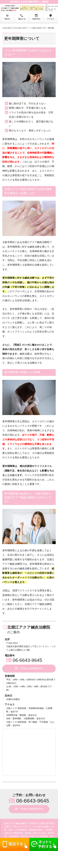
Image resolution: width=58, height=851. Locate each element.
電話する (22, 17)
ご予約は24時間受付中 (29, 668)
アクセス (50, 17)
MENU (7, 17)
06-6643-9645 (24, 660)
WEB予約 (36, 17)
